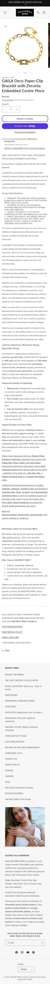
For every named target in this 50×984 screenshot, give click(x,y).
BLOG (7, 782)
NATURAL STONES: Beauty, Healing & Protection (21, 728)
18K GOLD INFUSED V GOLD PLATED (21, 680)
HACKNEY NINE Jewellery (19, 977)
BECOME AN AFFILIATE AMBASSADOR (22, 747)
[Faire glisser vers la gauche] (19, 73)
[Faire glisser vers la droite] (30, 73)
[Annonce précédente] (5, 3)
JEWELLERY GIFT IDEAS (15, 736)
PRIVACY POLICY (12, 765)
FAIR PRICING (11, 695)
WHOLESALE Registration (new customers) (23, 712)
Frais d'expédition (8, 100)
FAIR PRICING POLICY (12, 632)
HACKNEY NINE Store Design (18, 799)
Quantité (5, 104)
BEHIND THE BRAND (14, 675)
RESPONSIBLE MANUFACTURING (20, 701)
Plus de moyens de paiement (25, 132)
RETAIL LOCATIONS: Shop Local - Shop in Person (23, 687)
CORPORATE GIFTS (13, 753)
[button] (5, 12)
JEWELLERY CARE (10, 637)
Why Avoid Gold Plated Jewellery (19, 788)
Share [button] (7, 650)
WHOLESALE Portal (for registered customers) (20, 719)
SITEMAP (9, 770)
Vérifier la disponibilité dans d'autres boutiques (24, 148)
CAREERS (9, 776)
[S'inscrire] (42, 943)
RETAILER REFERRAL (14, 793)
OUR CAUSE (10, 706)
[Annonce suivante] (45, 3)
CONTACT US (11, 759)
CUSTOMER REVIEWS (12, 626)
